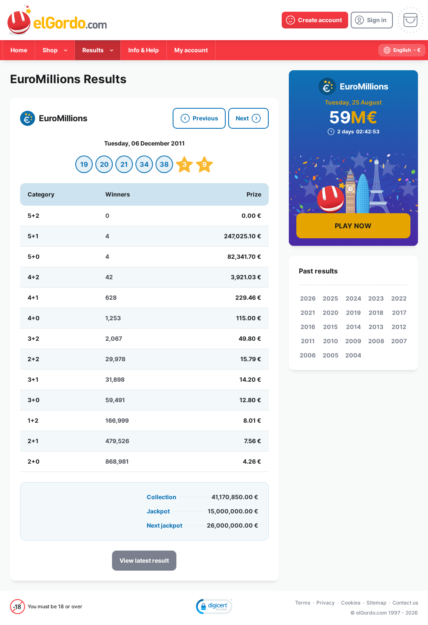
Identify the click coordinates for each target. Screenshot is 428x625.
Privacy (325, 602)
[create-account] (315, 20)
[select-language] (401, 50)
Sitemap (376, 602)
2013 (376, 326)
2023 (376, 298)
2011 (308, 340)
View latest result (144, 560)
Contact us (405, 602)
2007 (399, 340)
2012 (399, 326)
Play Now (353, 226)
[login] (372, 20)
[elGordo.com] (57, 20)
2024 (353, 298)
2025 (330, 298)
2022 (399, 298)
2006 (308, 355)
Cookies (350, 602)
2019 (353, 312)
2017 (399, 312)
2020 (331, 312)
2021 (308, 312)
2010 (330, 340)
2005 (331, 355)
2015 (330, 326)
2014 (353, 326)
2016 (308, 326)
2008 (376, 340)
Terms (302, 602)
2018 (376, 312)
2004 (353, 355)
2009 (353, 340)
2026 (308, 298)
